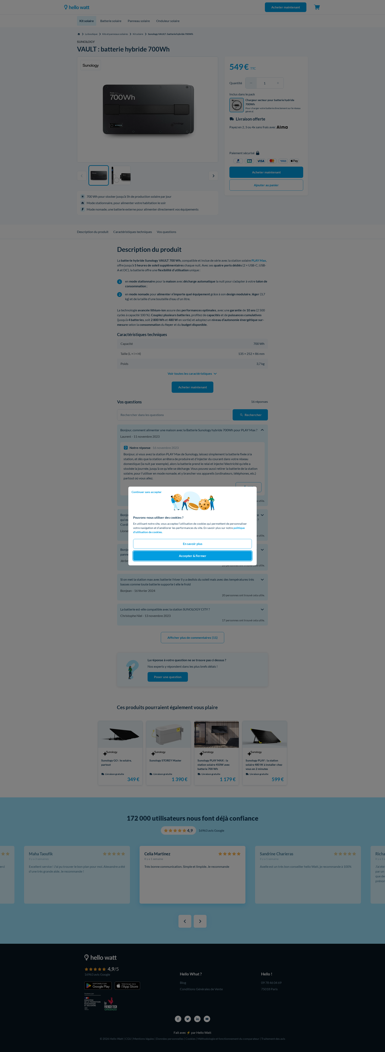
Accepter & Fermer (192, 556)
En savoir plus (192, 544)
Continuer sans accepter (147, 492)
